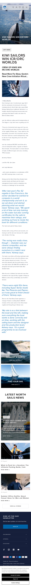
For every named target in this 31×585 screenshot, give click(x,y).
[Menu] (26, 7)
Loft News (6, 49)
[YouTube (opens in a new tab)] (18, 550)
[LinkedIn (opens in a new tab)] (13, 550)
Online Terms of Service (18, 563)
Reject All (15, 579)
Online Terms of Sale (8, 563)
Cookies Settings (15, 583)
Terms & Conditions (13, 561)
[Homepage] (4, 7)
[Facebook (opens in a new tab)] (4, 550)
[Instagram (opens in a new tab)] (9, 550)
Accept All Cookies (15, 575)
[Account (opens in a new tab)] (16, 7)
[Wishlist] (20, 7)
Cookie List (5, 561)
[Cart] (23, 7)
